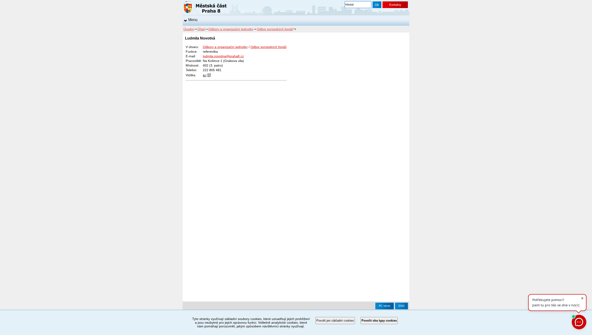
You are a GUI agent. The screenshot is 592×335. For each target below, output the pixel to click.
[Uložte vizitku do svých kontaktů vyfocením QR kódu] (209, 76)
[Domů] (205, 8)
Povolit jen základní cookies (335, 320)
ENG (401, 306)
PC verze (384, 306)
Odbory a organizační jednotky (230, 29)
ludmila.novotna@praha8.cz (223, 56)
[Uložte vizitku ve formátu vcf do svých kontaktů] (204, 76)
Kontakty (395, 4)
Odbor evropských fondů (275, 29)
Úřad (201, 29)
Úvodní (188, 29)
